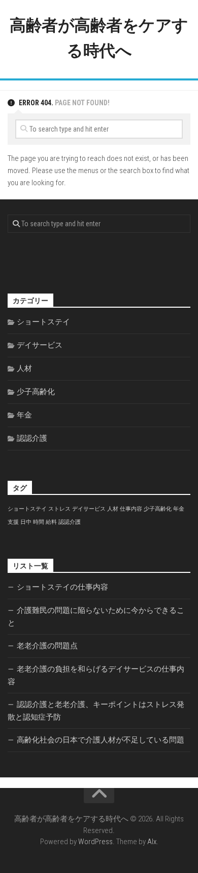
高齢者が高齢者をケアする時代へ (99, 38)
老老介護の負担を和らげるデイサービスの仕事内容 (96, 675)
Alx (151, 841)
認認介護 (32, 438)
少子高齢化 (36, 391)
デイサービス (39, 345)
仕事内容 (131, 509)
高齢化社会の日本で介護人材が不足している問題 (100, 739)
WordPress (95, 841)
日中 (25, 522)
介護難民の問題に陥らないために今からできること (96, 617)
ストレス (59, 509)
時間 (38, 522)
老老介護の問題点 (47, 645)
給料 (51, 522)
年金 (24, 415)
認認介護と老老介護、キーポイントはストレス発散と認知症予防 (96, 711)
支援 (13, 522)
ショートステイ (43, 321)
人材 (24, 368)
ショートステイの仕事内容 (62, 587)
